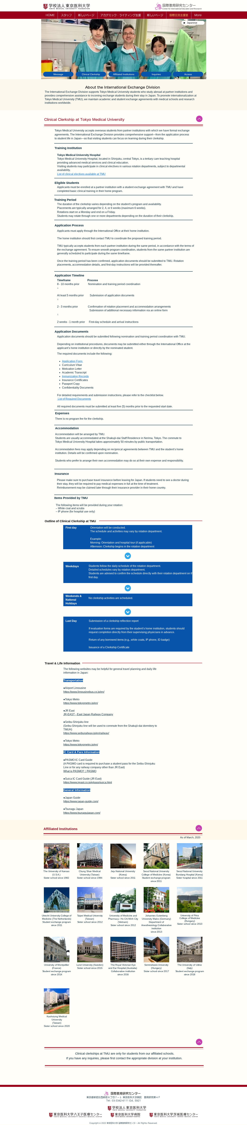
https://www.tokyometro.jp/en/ (80, 703)
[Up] (199, 119)
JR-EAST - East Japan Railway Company (88, 714)
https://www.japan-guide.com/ (80, 801)
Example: (95, 538)
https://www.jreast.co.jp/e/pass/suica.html (87, 782)
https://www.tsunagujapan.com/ (81, 812)
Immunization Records (75, 376)
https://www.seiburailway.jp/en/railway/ (86, 733)
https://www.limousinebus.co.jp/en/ (83, 691)
